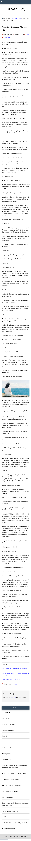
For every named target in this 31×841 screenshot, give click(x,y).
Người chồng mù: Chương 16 (10, 791)
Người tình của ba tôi (8, 748)
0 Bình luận (7, 37)
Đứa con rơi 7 (5, 742)
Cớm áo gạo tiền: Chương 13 (10, 811)
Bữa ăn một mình (6, 759)
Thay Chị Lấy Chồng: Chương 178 (11, 785)
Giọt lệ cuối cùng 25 (7, 797)
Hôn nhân (14, 684)
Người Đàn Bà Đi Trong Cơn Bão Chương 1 (14, 668)
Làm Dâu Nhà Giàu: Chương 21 (11, 679)
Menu (15, 2)
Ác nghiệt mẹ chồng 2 (8, 730)
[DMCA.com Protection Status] (4, 840)
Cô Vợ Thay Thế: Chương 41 (10, 724)
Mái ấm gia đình (6, 753)
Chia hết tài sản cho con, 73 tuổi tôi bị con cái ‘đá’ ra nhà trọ (15, 674)
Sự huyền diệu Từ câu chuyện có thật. (12, 779)
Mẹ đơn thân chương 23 (8, 828)
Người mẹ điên (6, 718)
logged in (13, 697)
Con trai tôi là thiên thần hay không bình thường (15, 823)
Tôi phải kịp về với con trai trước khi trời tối (14, 773)
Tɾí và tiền (4, 817)
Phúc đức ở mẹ (6, 712)
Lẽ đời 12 (4, 736)
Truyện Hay (15, 9)
